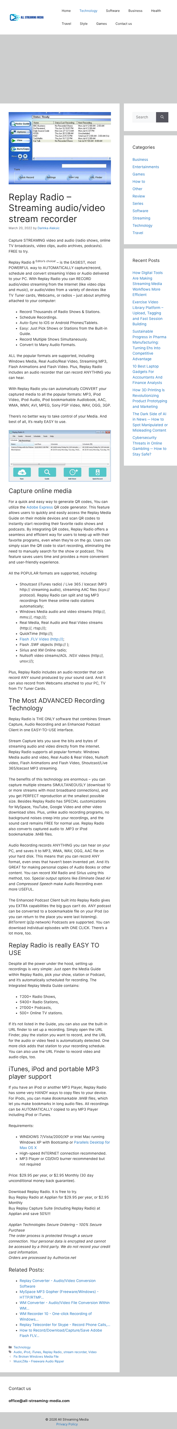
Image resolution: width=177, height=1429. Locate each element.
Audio (18, 1352)
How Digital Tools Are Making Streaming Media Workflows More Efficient (148, 284)
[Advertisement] (88, 67)
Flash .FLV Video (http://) (41, 639)
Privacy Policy (67, 1424)
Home (66, 11)
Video (92, 1352)
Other (137, 189)
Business (135, 11)
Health (156, 11)
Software (113, 11)
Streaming (141, 218)
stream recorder (75, 1352)
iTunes (36, 1352)
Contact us (123, 24)
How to (139, 181)
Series (138, 203)
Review (139, 196)
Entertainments (146, 167)
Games (101, 24)
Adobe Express (40, 507)
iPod (27, 1352)
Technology (88, 11)
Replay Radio (52, 1352)
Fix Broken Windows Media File (36, 1356)
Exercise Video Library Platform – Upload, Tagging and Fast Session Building (148, 313)
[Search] (162, 117)
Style (84, 24)
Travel (66, 24)
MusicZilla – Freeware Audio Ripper (39, 1361)
